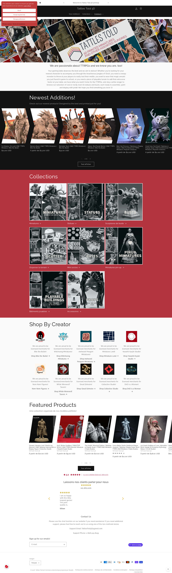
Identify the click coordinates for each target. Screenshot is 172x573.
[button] (87, 14)
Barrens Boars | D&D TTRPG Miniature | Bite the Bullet (43, 146)
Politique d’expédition (136, 570)
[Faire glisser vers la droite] (90, 159)
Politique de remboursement (84, 570)
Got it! (19, 10)
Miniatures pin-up (113, 267)
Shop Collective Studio (108, 389)
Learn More (27, 6)
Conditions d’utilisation (120, 570)
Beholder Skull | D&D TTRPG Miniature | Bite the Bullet (72, 146)
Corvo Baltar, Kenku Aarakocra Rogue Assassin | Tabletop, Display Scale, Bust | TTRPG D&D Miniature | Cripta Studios (126, 447)
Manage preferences (19, 19)
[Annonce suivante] (108, 3)
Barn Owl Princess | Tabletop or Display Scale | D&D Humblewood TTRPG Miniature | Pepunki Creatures (130, 147)
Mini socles (72, 267)
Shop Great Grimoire (85, 389)
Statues (70, 223)
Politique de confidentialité (103, 570)
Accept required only (19, 14)
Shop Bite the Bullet (39, 356)
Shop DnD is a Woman (132, 389)
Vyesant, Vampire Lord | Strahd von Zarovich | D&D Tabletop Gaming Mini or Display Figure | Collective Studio (42, 447)
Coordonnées (138, 572)
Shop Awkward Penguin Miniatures (85, 360)
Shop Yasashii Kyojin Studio (131, 357)
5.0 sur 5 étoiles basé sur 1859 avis (95, 475)
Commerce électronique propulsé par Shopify (59, 570)
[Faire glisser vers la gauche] (82, 159)
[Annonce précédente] (64, 3)
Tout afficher (86, 164)
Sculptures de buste (114, 223)
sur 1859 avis (86, 488)
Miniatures (34, 223)
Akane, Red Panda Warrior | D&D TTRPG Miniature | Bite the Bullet (101, 146)
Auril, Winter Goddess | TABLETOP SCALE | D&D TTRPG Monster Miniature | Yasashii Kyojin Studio (70, 447)
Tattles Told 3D (40, 570)
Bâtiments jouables (38, 311)
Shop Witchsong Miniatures (63, 357)
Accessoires (73, 311)
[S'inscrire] (64, 544)
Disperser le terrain (38, 267)
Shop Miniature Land (107, 356)
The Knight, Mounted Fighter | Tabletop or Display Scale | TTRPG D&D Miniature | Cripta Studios (98, 447)
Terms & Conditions (19, 24)
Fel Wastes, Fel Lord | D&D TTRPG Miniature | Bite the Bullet (13, 146)
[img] (86, 485)
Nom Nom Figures (39, 389)
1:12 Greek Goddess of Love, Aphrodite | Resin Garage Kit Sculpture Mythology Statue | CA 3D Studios (154, 447)
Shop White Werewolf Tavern (63, 392)
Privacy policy (7, 24)
